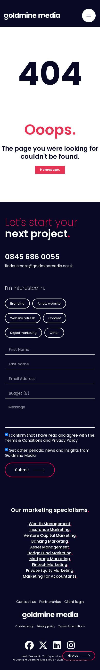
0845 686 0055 (32, 257)
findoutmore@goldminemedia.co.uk (39, 266)
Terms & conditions (71, 626)
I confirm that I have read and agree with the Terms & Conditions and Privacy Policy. (49, 437)
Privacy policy (46, 626)
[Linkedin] (56, 645)
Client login (74, 601)
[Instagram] (70, 645)
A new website (49, 303)
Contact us (26, 601)
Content (54, 318)
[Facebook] (29, 645)
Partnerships (50, 601)
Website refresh (22, 318)
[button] (89, 15)
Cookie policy (24, 626)
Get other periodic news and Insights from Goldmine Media (47, 453)
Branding (17, 303)
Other (54, 333)
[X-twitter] (43, 645)
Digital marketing (23, 333)
